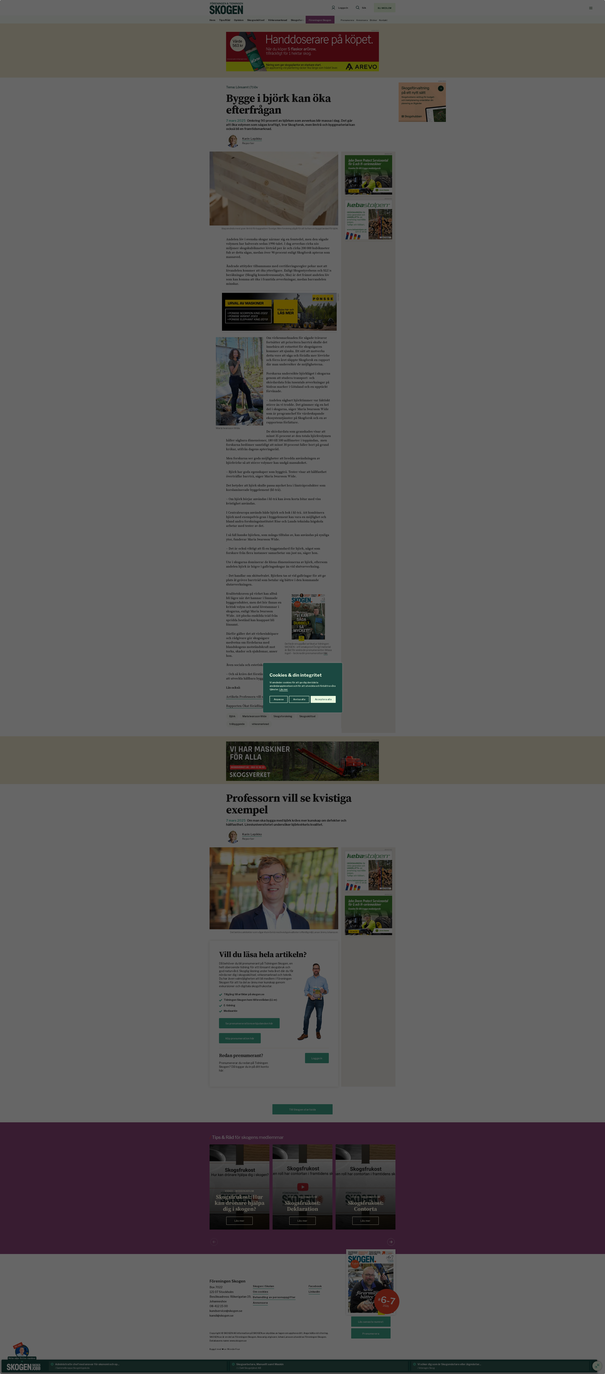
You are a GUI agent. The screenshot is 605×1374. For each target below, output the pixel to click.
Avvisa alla (299, 699)
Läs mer (283, 689)
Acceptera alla (323, 699)
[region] (302, 687)
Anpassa (278, 699)
